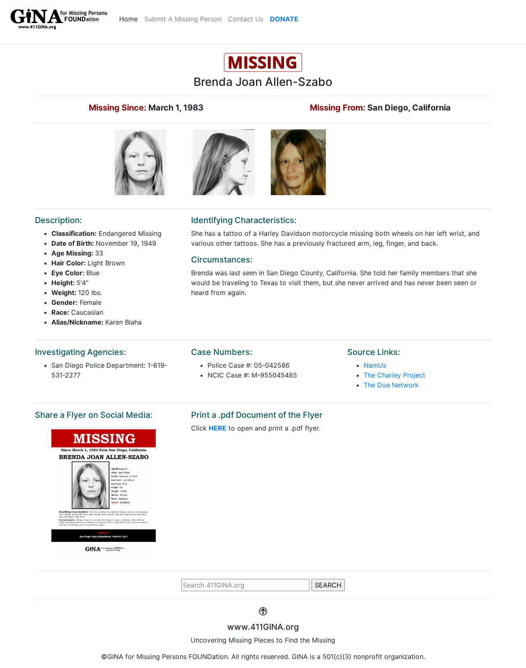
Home (130, 18)
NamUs (375, 365)
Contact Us (245, 19)
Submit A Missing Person (182, 19)
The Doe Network (391, 385)
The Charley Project (394, 375)
